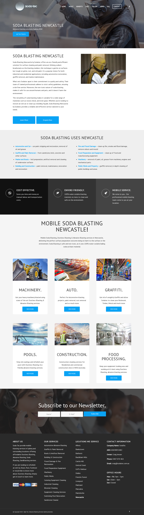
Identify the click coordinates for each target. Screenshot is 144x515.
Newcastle (80, 497)
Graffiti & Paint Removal (53, 449)
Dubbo (78, 473)
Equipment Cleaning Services (55, 492)
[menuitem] (64, 6)
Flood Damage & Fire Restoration (52, 462)
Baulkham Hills (81, 457)
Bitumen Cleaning (50, 488)
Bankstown (80, 449)
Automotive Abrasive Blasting (55, 445)
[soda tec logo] (26, 6)
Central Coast (81, 465)
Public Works (83, 166)
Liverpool (79, 481)
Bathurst (79, 453)
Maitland (79, 485)
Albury (78, 445)
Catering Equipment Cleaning (55, 480)
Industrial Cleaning (51, 484)
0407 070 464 (118, 459)
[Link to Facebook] (129, 6)
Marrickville (80, 493)
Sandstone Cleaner (51, 500)
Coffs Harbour (81, 469)
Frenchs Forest (81, 477)
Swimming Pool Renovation (54, 496)
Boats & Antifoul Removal (54, 453)
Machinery (82, 159)
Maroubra (79, 489)
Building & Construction (53, 457)
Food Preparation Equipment (55, 468)
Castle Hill (80, 461)
